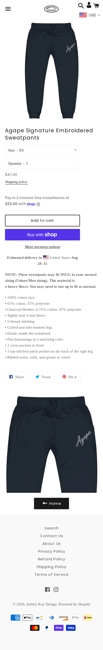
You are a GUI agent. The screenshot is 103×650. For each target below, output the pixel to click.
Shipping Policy (51, 566)
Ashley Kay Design (41, 604)
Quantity (15, 163)
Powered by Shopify (74, 604)
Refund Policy (51, 559)
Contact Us (51, 535)
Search (51, 528)
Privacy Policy (51, 551)
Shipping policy (16, 182)
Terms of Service (51, 574)
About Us (51, 543)
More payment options (42, 247)
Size (11, 150)
